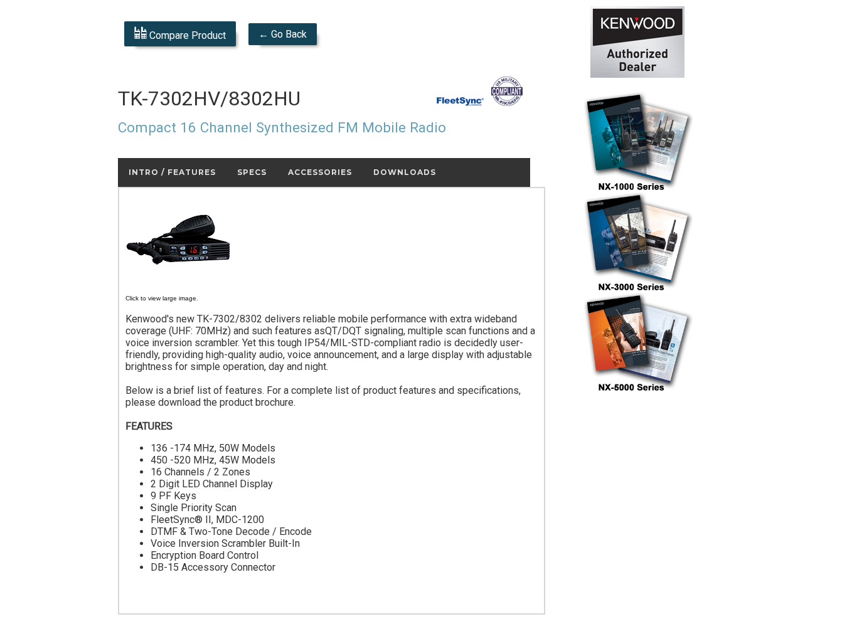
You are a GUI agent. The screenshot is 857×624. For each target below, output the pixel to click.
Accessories (320, 172)
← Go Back (282, 34)
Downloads (404, 172)
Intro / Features (172, 172)
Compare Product (186, 35)
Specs (252, 172)
